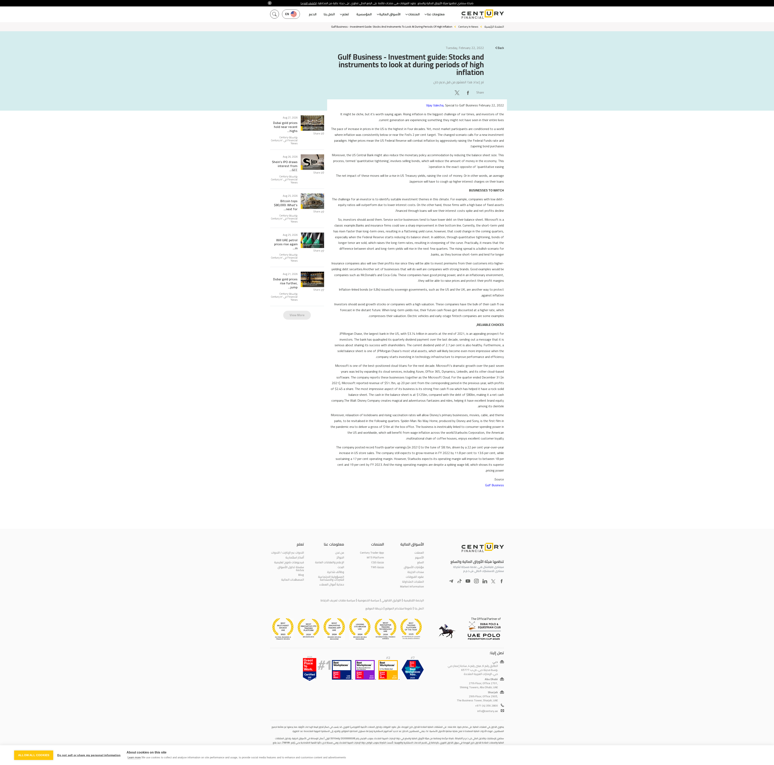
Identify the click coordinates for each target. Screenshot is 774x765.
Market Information (412, 586)
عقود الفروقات (415, 576)
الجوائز (340, 557)
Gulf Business (494, 485)
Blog (301, 574)
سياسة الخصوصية (368, 600)
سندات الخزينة (415, 572)
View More (297, 315)
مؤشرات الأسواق (414, 567)
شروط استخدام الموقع (398, 608)
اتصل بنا (329, 14)
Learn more (134, 757)
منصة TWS (377, 567)
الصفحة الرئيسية (494, 26)
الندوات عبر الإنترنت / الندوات (287, 552)
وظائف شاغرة (335, 572)
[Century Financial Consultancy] (483, 14)
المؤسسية (364, 14)
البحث (341, 567)
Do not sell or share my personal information (89, 755)
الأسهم (419, 557)
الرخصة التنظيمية (414, 600)
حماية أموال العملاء (331, 584)
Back (500, 48)
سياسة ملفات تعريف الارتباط (338, 600)
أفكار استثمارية (294, 557)
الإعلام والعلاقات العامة (329, 562)
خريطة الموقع (374, 608)
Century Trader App (372, 552)
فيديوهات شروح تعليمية (289, 562)
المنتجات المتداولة (413, 581)
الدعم (312, 14)
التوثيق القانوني (391, 600)
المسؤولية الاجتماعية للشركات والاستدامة (331, 578)
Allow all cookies (33, 755)
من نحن (339, 552)
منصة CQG (377, 562)
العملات (419, 552)
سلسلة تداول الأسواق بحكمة (291, 568)
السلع (420, 562)
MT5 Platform (375, 557)
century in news (468, 26)
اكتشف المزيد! (309, 3)
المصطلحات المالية (292, 579)
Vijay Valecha (434, 105)
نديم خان (439, 82)
